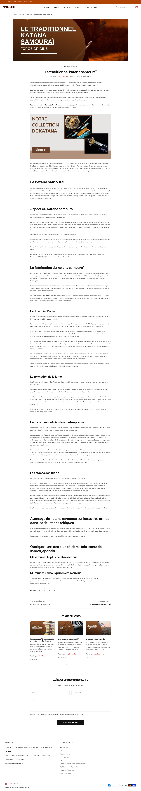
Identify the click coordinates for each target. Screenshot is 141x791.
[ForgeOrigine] (9, 7)
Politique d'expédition (67, 770)
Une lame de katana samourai (40, 234)
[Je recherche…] (116, 7)
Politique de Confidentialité (69, 767)
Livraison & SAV (65, 757)
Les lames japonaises (25, 14)
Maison (15, 14)
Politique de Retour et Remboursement (73, 764)
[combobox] (123, 7)
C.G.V (62, 760)
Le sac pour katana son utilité (95, 639)
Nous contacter (65, 754)
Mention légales (65, 773)
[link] (40, 590)
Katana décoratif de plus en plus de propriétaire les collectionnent (42, 640)
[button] (66, 665)
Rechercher (64, 747)
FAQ (61, 751)
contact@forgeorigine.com (14, 763)
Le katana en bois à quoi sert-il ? (68, 639)
